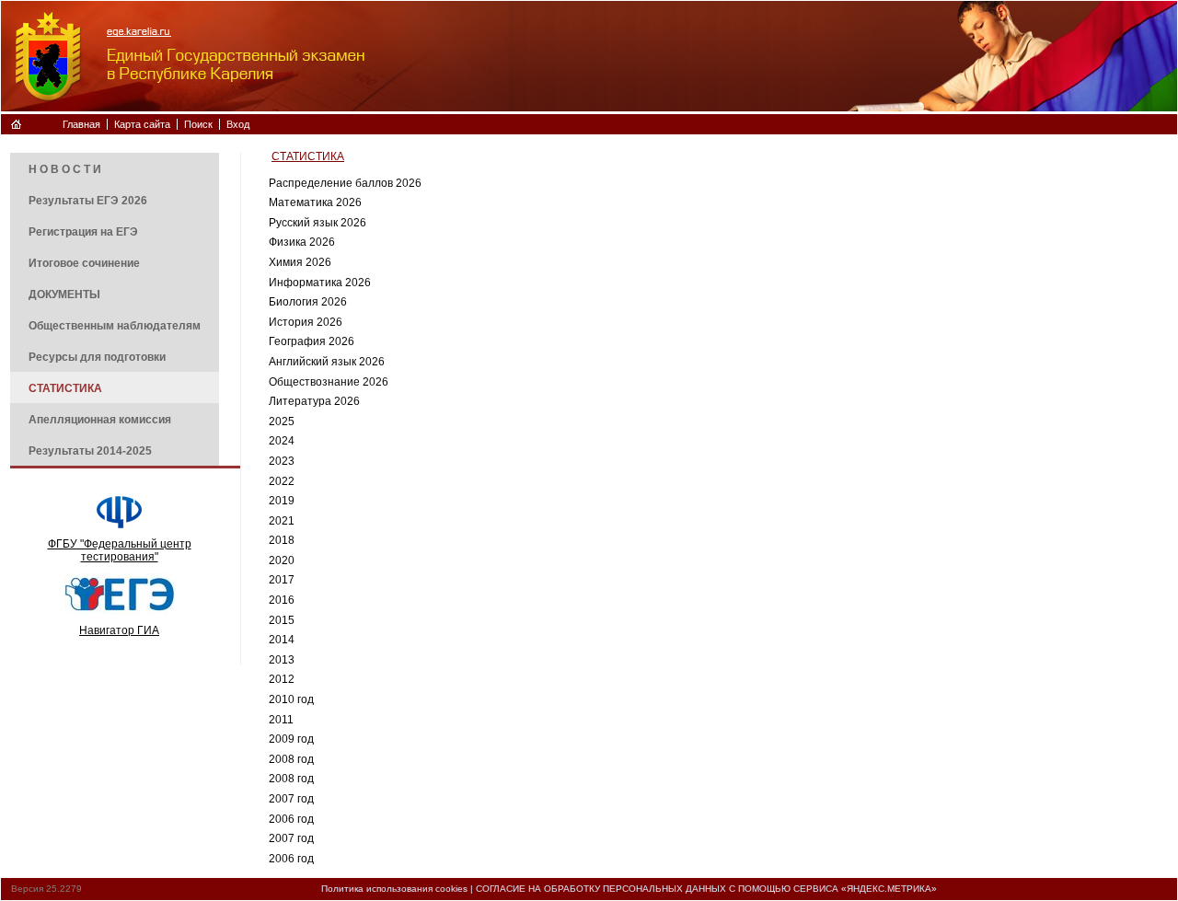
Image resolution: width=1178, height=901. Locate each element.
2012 (281, 679)
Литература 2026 (314, 401)
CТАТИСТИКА (307, 156)
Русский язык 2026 (317, 222)
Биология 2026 (308, 301)
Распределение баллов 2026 (345, 183)
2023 (281, 461)
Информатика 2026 (320, 282)
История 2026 (305, 322)
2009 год (291, 739)
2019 (281, 500)
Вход (237, 124)
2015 (281, 620)
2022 (281, 481)
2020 (281, 560)
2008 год (291, 759)
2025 (281, 421)
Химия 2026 (300, 262)
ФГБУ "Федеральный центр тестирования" (119, 550)
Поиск (198, 124)
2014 (281, 639)
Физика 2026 (302, 242)
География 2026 (311, 341)
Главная (81, 124)
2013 (281, 659)
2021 (281, 520)
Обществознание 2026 (328, 381)
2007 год (291, 798)
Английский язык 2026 (327, 361)
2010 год (291, 699)
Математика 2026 (315, 202)
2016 (281, 600)
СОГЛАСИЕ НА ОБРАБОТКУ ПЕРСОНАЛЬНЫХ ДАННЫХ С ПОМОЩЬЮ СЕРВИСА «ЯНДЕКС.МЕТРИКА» (706, 889)
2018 (281, 540)
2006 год (291, 819)
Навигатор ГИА (119, 630)
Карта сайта (142, 124)
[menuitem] (114, 168)
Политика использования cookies (394, 889)
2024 (281, 440)
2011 (281, 719)
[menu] (114, 309)
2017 (281, 579)
